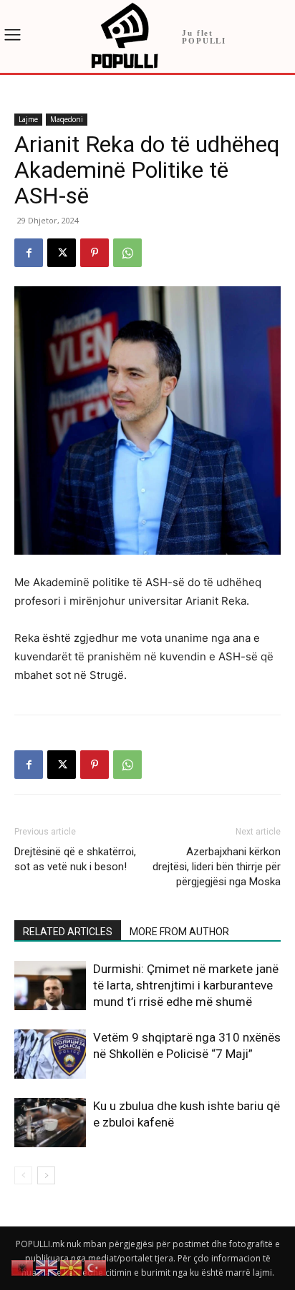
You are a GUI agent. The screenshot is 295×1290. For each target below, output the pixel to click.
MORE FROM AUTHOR (179, 931)
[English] (47, 1267)
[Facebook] (28, 252)
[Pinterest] (94, 252)
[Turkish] (96, 1267)
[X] (61, 252)
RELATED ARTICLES (67, 931)
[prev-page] (23, 1175)
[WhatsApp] (127, 252)
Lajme (28, 119)
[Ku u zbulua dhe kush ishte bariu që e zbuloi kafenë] (50, 1122)
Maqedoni (66, 119)
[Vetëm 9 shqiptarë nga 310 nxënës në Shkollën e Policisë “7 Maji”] (50, 1054)
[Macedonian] (71, 1267)
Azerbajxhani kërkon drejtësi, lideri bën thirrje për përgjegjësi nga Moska (217, 866)
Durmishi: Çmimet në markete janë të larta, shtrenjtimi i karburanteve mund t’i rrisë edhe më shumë (186, 985)
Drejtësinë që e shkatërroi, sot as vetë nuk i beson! (75, 859)
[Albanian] (23, 1267)
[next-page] (46, 1175)
